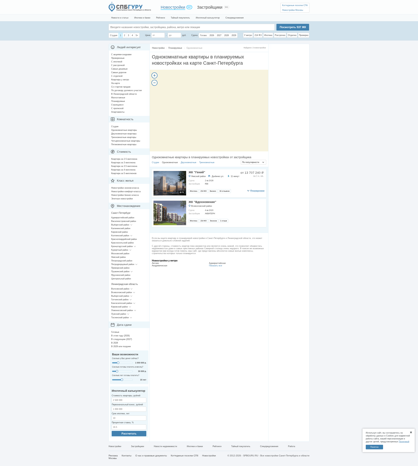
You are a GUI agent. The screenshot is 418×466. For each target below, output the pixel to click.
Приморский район (120, 268)
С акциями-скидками (121, 54)
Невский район (198, 176)
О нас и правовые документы (151, 455)
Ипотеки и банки (142, 17)
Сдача (194, 35)
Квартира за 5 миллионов (124, 173)
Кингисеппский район (121, 303)
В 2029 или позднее (121, 346)
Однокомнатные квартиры (124, 130)
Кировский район (119, 232)
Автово (155, 263)
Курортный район (119, 250)
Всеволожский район (201, 206)
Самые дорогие (118, 72)
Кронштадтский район (122, 246)
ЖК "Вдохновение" (202, 202)
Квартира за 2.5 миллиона (124, 159)
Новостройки (173, 7)
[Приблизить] (154, 75)
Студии (155, 162)
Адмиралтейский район (122, 217)
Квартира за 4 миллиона (123, 170)
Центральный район (121, 278)
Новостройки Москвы (292, 10)
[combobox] (253, 162)
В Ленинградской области (124, 94)
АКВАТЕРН (210, 213)
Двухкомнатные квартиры (124, 133)
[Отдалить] (154, 83)
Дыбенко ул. (218, 176)
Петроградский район (121, 260)
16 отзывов (224, 191)
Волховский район (120, 289)
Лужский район (118, 314)
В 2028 (114, 343)
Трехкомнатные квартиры (123, 137)
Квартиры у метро (120, 79)
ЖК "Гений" (197, 172)
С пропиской (117, 108)
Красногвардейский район (124, 239)
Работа (291, 446)
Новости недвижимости (165, 446)
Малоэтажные (118, 97)
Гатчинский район (120, 299)
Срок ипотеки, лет (120, 413)
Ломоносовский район (122, 310)
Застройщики (209, 7)
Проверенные (117, 58)
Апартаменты (117, 112)
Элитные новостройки (122, 198)
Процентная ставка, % (123, 422)
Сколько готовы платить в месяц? (127, 367)
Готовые (115, 332)
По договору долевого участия (126, 90)
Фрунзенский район (120, 275)
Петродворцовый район (122, 264)
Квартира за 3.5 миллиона (124, 166)
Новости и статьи (119, 17)
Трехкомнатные (206, 162)
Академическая (159, 265)
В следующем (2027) (121, 339)
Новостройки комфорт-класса (126, 191)
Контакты (126, 455)
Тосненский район (120, 317)
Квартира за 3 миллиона (123, 162)
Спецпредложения (234, 17)
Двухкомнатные (188, 162)
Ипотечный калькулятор (208, 17)
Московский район (120, 253)
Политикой (404, 441)
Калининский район (120, 228)
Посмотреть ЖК (293, 27)
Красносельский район (122, 242)
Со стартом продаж (120, 87)
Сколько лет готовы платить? (125, 375)
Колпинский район (120, 235)
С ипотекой (116, 61)
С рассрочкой (118, 65)
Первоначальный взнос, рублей (127, 404)
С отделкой (116, 76)
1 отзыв (223, 221)
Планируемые (118, 101)
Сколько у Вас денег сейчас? (125, 358)
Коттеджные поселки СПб (295, 5)
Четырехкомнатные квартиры (125, 141)
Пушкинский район (120, 271)
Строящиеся (117, 105)
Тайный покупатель (180, 17)
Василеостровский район (123, 221)
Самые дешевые (119, 69)
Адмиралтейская (217, 263)
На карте (115, 83)
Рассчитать (129, 433)
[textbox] (159, 27)
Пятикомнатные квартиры (123, 144)
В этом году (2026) (120, 335)
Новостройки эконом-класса (125, 188)
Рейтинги (160, 17)
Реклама (113, 455)
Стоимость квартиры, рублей (126, 395)
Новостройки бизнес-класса (125, 195)
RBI (206, 184)
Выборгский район (120, 225)
